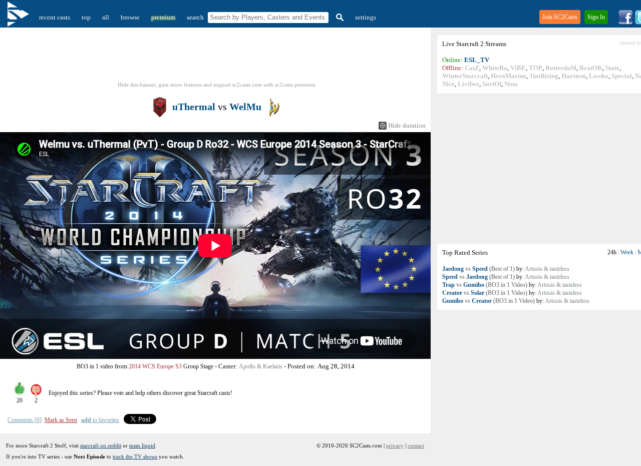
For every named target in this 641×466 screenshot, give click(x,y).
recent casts (54, 17)
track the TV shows (135, 456)
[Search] (339, 17)
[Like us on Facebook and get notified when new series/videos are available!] (625, 23)
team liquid (142, 445)
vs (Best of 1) (478, 268)
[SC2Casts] (19, 17)
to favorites (100, 419)
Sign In (596, 17)
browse (130, 17)
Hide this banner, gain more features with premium (216, 85)
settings (365, 17)
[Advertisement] (217, 57)
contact (416, 445)
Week (626, 252)
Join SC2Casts (559, 17)
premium (163, 17)
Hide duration (407, 125)
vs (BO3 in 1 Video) (484, 284)
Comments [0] (25, 419)
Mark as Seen (61, 419)
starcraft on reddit (100, 445)
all (105, 17)
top (86, 17)
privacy (395, 445)
